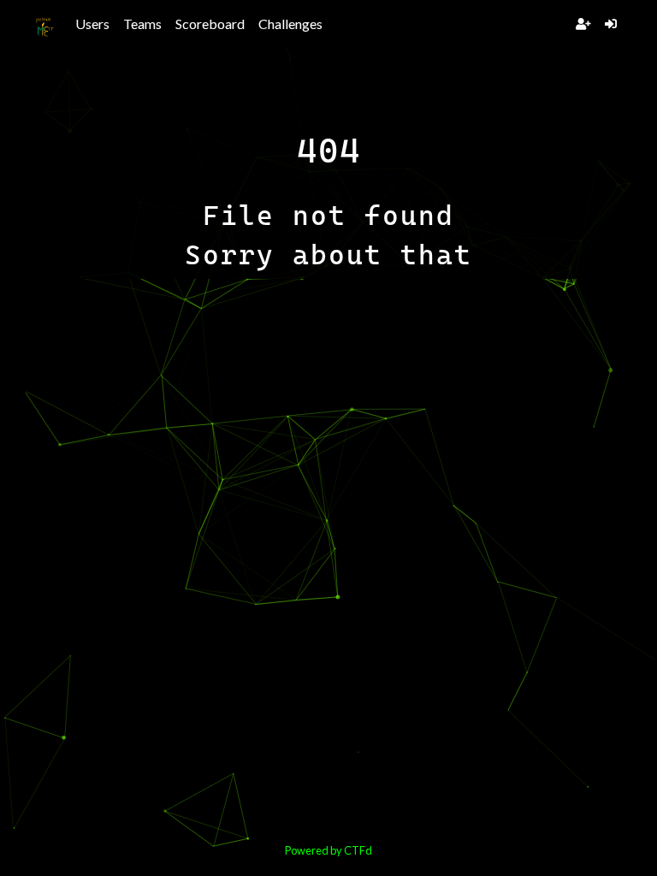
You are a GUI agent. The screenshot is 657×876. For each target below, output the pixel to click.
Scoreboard (210, 23)
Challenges (290, 23)
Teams (142, 23)
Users (92, 23)
